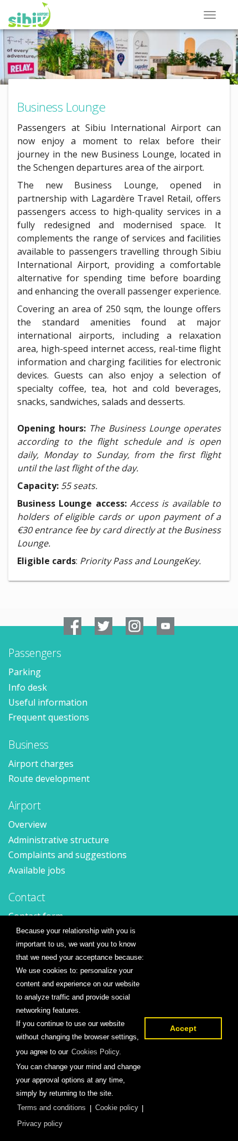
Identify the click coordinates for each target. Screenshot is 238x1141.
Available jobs (36, 870)
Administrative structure (58, 840)
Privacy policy (40, 1123)
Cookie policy (116, 1107)
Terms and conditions (51, 1107)
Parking (24, 672)
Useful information (47, 702)
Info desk (27, 687)
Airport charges (41, 764)
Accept (183, 1028)
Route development (49, 778)
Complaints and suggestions (67, 855)
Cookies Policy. (96, 1052)
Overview (27, 824)
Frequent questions (48, 717)
